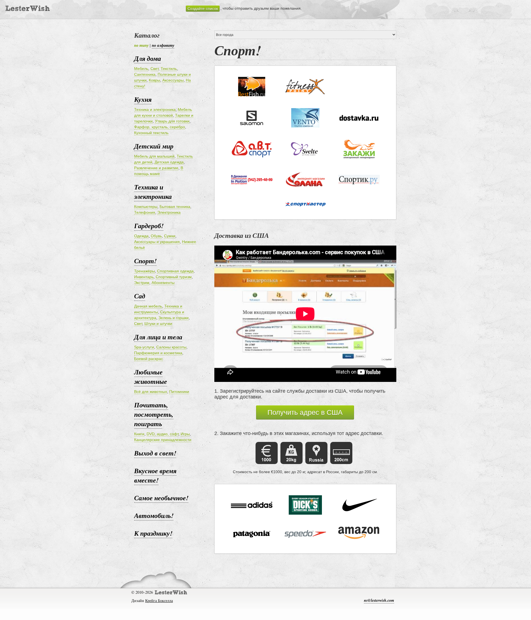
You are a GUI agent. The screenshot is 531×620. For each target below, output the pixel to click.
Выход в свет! (155, 453)
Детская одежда (169, 162)
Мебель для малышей (154, 156)
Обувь (156, 236)
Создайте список (203, 8)
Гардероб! (148, 225)
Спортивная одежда (175, 271)
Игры (185, 434)
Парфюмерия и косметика (158, 353)
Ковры (154, 80)
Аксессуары (173, 80)
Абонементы (163, 282)
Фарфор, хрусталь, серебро (159, 127)
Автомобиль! (153, 515)
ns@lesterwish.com (379, 600)
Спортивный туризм (174, 277)
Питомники (179, 391)
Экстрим (141, 282)
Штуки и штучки (158, 323)
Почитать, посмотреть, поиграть (153, 414)
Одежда (141, 236)
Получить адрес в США (305, 412)
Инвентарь (143, 277)
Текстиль (169, 68)
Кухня (143, 99)
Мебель (141, 68)
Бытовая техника (175, 206)
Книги (139, 434)
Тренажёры (144, 271)
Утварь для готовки (172, 121)
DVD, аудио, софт (162, 434)
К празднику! (153, 533)
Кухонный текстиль (151, 133)
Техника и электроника (155, 109)
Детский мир (153, 146)
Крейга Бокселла (159, 600)
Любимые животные (150, 376)
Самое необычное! (161, 497)
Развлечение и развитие (156, 168)
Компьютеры (145, 206)
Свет (154, 68)
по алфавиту (163, 45)
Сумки (169, 236)
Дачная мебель (148, 306)
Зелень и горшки (173, 318)
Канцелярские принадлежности (162, 439)
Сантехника (144, 74)
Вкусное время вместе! (155, 475)
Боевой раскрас (148, 358)
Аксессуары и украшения (157, 241)
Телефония (144, 212)
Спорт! (145, 260)
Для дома (147, 58)
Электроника (169, 212)
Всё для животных (150, 391)
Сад (139, 296)
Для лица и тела (158, 337)
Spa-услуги (144, 347)
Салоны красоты (171, 347)
